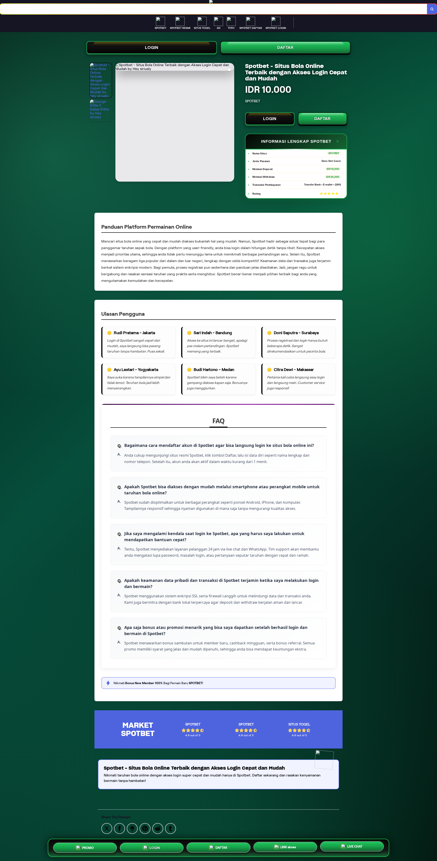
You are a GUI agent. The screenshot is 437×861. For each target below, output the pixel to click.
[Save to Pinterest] (145, 828)
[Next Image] (230, 123)
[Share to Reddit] (157, 828)
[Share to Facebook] (119, 828)
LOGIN (151, 47)
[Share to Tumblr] (170, 828)
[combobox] (213, 9)
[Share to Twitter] (106, 828)
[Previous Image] (119, 123)
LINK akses (288, 846)
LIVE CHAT (354, 846)
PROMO (88, 848)
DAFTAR (285, 47)
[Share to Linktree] (132, 828)
